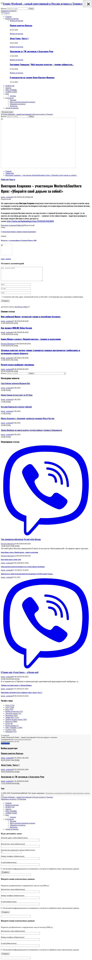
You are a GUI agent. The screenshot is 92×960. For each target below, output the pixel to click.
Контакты (13, 106)
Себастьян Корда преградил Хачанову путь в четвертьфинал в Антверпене (23, 566)
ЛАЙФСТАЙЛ (11, 92)
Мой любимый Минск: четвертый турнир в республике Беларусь (31, 316)
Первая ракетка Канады (21, 25)
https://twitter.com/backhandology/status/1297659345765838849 (30, 221)
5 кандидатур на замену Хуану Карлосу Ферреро (32, 77)
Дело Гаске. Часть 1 (19, 38)
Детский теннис (13, 713)
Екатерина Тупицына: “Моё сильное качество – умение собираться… (42, 64)
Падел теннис (11, 725)
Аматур (8, 88)
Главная (8, 17)
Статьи (10, 729)
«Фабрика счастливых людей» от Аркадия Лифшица (16, 685)
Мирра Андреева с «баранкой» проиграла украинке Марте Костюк (27, 418)
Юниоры (10, 732)
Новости (12, 179)
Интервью (11, 715)
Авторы (13, 96)
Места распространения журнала (22, 102)
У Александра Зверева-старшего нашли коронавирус (18, 232)
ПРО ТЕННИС (11, 90)
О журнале (9, 98)
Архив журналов (11, 108)
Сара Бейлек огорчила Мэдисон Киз (15, 383)
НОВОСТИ (9, 86)
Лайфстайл (5, 179)
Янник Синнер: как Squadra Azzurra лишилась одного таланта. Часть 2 (21, 692)
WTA (9, 705)
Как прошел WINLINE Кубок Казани (16, 327)
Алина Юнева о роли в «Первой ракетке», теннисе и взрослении (31, 339)
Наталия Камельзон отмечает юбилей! (16, 406)
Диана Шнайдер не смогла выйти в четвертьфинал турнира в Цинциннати (31, 430)
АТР (9, 707)
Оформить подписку (9, 11)
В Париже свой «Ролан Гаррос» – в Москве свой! (19, 672)
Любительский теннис (16, 719)
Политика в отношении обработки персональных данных (68, 793)
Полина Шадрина (7, 344)
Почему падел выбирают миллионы (17, 364)
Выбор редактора (12, 19)
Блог (7, 94)
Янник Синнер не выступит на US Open (16, 394)
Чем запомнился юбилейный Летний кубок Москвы (21, 539)
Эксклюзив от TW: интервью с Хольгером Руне (31, 51)
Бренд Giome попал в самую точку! (11, 559)
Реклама (13, 100)
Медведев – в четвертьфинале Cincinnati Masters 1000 (18, 240)
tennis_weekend (6, 197)
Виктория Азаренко (8, 225)
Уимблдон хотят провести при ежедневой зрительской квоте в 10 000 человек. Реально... (27, 574)
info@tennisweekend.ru (22, 739)
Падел (9, 723)
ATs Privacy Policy (21, 307)
